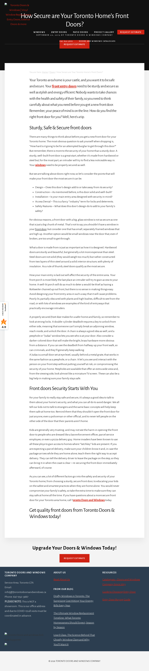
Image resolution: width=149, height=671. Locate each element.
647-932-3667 (66, 41)
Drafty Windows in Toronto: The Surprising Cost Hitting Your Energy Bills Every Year (73, 601)
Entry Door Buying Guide (116, 599)
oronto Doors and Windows (89, 500)
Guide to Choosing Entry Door (119, 591)
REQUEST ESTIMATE (74, 44)
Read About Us (62, 579)
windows (40, 165)
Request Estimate (74, 558)
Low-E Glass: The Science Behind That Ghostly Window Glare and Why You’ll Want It (74, 640)
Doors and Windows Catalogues (97, 41)
